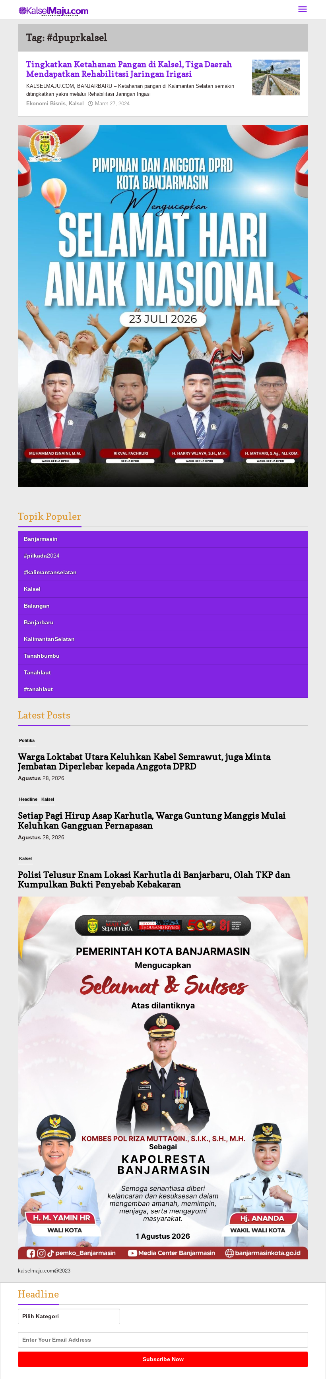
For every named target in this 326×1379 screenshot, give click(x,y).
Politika (27, 740)
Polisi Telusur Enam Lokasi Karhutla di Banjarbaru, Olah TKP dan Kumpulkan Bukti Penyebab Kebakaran (154, 879)
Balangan (37, 606)
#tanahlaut (38, 689)
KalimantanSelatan (49, 639)
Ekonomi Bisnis (46, 103)
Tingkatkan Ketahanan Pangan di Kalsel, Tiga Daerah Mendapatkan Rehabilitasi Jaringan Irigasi (129, 69)
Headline (28, 799)
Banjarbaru (39, 623)
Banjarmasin (41, 539)
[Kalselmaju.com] (53, 12)
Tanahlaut (37, 673)
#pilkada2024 (41, 556)
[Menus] (302, 10)
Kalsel (76, 103)
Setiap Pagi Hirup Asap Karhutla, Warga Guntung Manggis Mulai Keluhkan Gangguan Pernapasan (152, 820)
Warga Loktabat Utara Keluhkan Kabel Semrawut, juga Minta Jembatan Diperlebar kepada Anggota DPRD (144, 761)
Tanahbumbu (42, 656)
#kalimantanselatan (50, 572)
